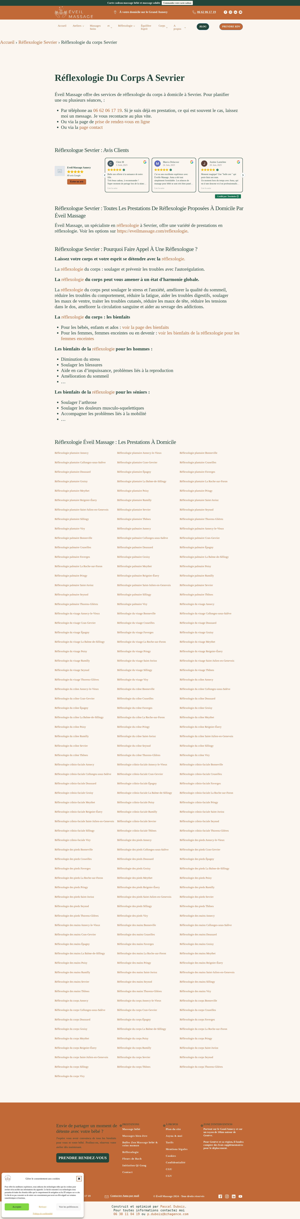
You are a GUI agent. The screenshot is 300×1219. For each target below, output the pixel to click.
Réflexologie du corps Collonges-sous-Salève (80, 1010)
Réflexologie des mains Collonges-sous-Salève (206, 925)
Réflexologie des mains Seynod (134, 981)
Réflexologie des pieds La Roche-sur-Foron (79, 877)
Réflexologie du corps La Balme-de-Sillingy (141, 1028)
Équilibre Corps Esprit (153, 27)
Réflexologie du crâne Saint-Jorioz (136, 736)
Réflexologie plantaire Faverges (197, 471)
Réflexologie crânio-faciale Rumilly (137, 811)
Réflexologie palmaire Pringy (71, 575)
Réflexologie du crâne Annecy (196, 679)
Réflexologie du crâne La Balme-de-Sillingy (79, 717)
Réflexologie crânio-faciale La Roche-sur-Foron (206, 792)
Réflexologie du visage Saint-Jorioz (137, 660)
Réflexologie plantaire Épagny (134, 471)
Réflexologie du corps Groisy (71, 1028)
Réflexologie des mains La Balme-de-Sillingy (80, 953)
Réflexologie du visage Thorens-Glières (77, 679)
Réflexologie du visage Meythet (197, 641)
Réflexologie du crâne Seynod (134, 745)
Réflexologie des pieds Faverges (73, 868)
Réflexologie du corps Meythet (72, 1038)
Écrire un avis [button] (76, 181)
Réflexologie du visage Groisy (196, 632)
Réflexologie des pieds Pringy (71, 887)
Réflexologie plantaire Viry (70, 528)
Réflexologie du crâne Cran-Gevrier (75, 698)
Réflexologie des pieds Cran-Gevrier (200, 849)
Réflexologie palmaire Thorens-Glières (76, 604)
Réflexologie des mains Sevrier (72, 981)
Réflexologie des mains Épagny (72, 944)
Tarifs (170, 1142)
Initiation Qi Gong (134, 1165)
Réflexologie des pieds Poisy (196, 877)
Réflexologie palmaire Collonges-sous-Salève (142, 537)
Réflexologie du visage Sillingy (134, 670)
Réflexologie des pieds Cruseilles (73, 858)
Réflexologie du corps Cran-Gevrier (137, 1010)
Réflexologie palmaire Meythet (134, 566)
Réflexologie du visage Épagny (72, 632)
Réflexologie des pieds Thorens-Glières (77, 915)
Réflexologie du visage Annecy (197, 604)
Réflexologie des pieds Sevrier (197, 896)
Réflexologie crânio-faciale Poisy (135, 802)
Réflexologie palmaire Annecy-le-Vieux (202, 528)
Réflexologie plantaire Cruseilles (198, 462)
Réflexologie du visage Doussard (198, 622)
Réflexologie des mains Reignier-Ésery (201, 962)
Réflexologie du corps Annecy (71, 1000)
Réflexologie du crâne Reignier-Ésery (201, 726)
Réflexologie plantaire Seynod (196, 509)
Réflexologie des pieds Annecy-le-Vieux (202, 840)
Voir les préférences (68, 1207)
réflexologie (128, 225)
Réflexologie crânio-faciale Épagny (137, 783)
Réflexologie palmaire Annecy (134, 528)
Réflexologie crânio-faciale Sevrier (136, 821)
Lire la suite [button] (113, 188)
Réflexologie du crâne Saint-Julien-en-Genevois (206, 736)
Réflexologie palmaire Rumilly (197, 575)
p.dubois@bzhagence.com (167, 1214)
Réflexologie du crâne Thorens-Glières (138, 755)
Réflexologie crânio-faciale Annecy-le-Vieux (142, 764)
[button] (79, 1178)
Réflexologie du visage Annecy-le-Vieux (77, 613)
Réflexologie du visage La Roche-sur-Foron (141, 641)
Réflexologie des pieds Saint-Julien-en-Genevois (144, 896)
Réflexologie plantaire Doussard (73, 471)
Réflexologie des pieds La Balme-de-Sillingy (204, 868)
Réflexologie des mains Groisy (197, 944)
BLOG (202, 26)
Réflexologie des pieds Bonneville (74, 849)
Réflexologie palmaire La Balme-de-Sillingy (204, 556)
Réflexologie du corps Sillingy (72, 1066)
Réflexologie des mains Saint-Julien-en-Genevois (207, 972)
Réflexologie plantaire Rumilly (134, 500)
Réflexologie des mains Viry (195, 991)
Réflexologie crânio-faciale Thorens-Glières (204, 830)
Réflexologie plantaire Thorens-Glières (201, 519)
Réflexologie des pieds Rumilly (197, 887)
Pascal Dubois (172, 1206)
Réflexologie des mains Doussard (198, 934)
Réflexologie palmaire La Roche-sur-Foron (78, 566)
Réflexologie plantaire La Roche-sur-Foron (204, 481)
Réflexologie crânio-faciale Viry (73, 840)
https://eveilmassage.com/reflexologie (152, 230)
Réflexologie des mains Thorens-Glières (139, 991)
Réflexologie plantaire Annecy (72, 452)
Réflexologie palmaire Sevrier (196, 585)
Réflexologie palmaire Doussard (135, 547)
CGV (169, 1176)
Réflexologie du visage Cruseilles (136, 622)
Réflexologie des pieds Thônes (197, 906)
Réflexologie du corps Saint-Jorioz (199, 1047)
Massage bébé (131, 1129)
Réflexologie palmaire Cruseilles (73, 547)
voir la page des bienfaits (145, 327)
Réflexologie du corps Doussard (72, 1019)
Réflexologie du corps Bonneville (198, 1000)
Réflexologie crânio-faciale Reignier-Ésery (78, 811)
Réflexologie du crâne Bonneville (136, 689)
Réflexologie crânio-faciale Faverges (200, 783)
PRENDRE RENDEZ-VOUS (83, 1158)
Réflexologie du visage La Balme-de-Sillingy (80, 641)
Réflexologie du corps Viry (70, 1076)
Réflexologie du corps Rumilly (134, 1047)
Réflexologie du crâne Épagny (71, 707)
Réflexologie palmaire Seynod (71, 594)
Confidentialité (175, 1162)
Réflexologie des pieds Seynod (72, 906)
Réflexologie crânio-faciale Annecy (74, 764)
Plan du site (173, 1129)
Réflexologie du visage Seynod (72, 670)
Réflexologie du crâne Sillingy (197, 745)
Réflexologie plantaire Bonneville (198, 452)
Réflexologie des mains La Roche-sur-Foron (141, 953)
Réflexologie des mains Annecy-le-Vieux (77, 925)
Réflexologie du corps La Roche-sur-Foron (203, 1028)
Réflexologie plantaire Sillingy (72, 519)
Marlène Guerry (217, 162)
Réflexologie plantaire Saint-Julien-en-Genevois (81, 509)
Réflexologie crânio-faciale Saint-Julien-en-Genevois (84, 821)
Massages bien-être (135, 1136)
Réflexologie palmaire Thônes (196, 594)
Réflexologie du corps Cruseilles (198, 1010)
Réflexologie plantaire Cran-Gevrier (137, 462)
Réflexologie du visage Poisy (71, 651)
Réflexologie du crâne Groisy (196, 707)
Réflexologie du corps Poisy (132, 1038)
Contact (127, 1172)
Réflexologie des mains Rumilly (72, 972)
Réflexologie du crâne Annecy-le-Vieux (77, 689)
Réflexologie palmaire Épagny (196, 547)
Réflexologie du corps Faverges (197, 1019)
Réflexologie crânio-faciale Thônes (136, 830)
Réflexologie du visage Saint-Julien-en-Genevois (207, 660)
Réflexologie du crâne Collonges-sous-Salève (205, 689)
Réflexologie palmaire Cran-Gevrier (200, 537)
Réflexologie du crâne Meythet (197, 717)
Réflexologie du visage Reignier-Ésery (201, 651)
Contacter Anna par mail (124, 1195)
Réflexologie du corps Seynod (196, 1057)
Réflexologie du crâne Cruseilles (135, 698)
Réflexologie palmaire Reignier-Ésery (138, 575)
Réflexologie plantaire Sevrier (134, 509)
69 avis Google (73, 175)
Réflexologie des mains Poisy (71, 962)
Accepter (16, 1207)
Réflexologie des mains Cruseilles (136, 934)
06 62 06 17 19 (206, 12)
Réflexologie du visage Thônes (197, 670)
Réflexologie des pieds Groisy (134, 868)
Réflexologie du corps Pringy (196, 1038)
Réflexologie (125, 25)
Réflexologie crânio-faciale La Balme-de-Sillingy (144, 792)
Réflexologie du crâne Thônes (71, 755)
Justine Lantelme (171, 162)
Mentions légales (177, 1149)
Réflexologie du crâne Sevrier (71, 745)
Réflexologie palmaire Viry (132, 604)
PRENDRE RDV (231, 26)
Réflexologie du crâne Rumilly (72, 736)
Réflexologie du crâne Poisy (70, 726)
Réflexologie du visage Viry (132, 679)
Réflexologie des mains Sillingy (197, 981)
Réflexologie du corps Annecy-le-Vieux (139, 1000)
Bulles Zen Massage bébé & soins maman (140, 1144)
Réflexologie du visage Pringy (134, 651)
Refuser (42, 1207)
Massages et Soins (100, 27)
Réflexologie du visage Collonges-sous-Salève (205, 613)
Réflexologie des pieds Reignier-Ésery (138, 887)
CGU (169, 1169)
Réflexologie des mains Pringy (134, 962)
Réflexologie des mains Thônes (72, 991)
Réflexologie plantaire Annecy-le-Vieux (139, 452)
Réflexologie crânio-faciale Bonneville (201, 764)
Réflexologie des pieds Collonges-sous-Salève (143, 849)
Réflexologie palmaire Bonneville (73, 537)
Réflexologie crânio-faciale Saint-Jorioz (202, 811)
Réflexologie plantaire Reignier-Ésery (76, 500)
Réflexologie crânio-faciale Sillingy (75, 830)
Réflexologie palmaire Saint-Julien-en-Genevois (144, 585)
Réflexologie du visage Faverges (135, 632)
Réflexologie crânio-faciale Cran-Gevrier (140, 774)
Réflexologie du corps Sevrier (133, 1057)
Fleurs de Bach (132, 1158)
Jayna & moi (174, 1136)
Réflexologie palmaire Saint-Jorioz (74, 585)
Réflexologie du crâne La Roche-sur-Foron (141, 717)
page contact (91, 127)
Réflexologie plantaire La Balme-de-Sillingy (141, 481)
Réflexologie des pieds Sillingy (134, 906)
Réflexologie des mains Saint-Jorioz (137, 972)
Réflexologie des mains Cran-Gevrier (75, 934)
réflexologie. (173, 258)
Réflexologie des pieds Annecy (134, 840)
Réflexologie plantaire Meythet (72, 490)
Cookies (171, 1156)
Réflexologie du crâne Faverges (134, 707)
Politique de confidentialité (42, 1214)
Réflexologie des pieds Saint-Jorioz (74, 896)
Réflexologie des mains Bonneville (136, 925)
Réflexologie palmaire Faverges (72, 556)
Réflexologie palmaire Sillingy (134, 594)
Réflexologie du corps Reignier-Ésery (76, 1047)
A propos (177, 27)
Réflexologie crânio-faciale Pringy (199, 802)
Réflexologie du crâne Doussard (197, 698)
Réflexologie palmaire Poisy (195, 566)
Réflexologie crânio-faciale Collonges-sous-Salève (83, 774)
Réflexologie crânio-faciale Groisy (74, 792)
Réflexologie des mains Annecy (197, 915)
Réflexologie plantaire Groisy (71, 481)
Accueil (62, 25)
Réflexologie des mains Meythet (197, 953)
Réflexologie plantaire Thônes (134, 519)
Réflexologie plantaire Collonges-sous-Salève (80, 462)
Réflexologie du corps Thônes (133, 1066)
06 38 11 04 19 (126, 1214)
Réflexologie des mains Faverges (135, 944)
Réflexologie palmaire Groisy (133, 556)
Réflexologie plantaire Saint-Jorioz (199, 500)
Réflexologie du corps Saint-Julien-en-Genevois (81, 1057)
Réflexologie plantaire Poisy (133, 490)
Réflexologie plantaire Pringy (196, 490)
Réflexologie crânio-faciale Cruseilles (201, 774)
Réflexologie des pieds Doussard (135, 858)
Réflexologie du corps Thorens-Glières (201, 1066)
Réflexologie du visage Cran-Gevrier (75, 622)
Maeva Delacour (124, 162)
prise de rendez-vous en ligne (122, 121)
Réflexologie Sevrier (37, 42)
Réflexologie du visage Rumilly (72, 660)
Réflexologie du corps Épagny (134, 1019)
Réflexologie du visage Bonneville (136, 613)
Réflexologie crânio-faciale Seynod (199, 821)
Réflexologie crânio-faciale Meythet (75, 802)
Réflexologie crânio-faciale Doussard (75, 783)
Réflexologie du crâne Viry (195, 755)
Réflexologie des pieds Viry (132, 915)
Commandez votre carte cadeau (177, 3)
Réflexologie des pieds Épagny (197, 858)
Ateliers (77, 25)
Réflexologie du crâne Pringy (133, 726)
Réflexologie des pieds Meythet (134, 877)
